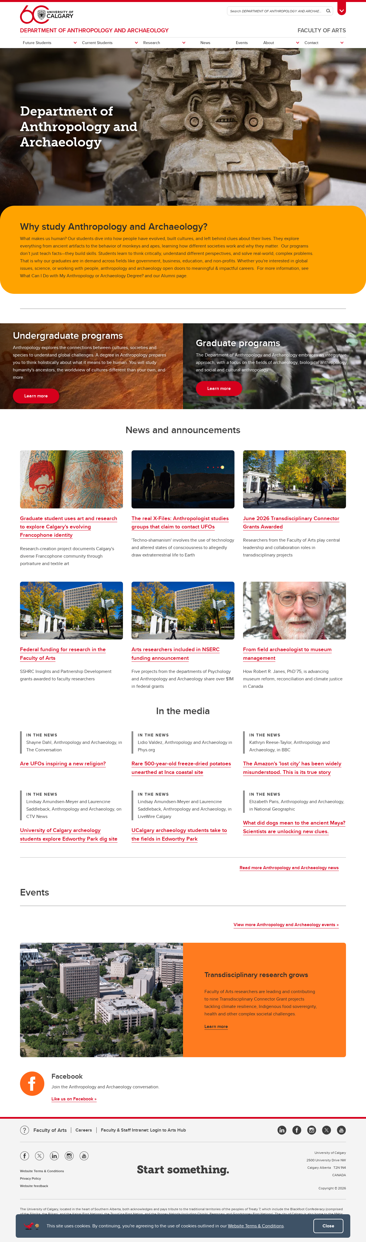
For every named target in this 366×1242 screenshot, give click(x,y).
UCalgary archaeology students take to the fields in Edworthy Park (179, 834)
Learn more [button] (36, 396)
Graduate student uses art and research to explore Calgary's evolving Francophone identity (68, 526)
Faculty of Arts (322, 30)
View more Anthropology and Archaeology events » (286, 924)
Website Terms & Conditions (256, 1226)
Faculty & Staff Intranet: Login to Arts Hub (143, 1130)
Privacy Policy (30, 1178)
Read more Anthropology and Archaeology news (289, 867)
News (205, 42)
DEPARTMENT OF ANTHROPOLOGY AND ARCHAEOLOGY (94, 30)
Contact (311, 42)
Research (151, 42)
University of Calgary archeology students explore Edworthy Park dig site (69, 834)
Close (328, 1226)
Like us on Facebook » (74, 1099)
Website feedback (34, 1185)
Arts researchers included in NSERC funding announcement (176, 653)
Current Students (97, 42)
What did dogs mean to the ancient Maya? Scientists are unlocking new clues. (294, 827)
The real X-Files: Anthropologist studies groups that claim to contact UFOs (180, 522)
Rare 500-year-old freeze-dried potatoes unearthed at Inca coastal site (181, 767)
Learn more (216, 1026)
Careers (83, 1130)
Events (242, 42)
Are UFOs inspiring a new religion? (63, 763)
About (268, 42)
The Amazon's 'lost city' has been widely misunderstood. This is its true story (292, 767)
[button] (71, 479)
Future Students (37, 42)
